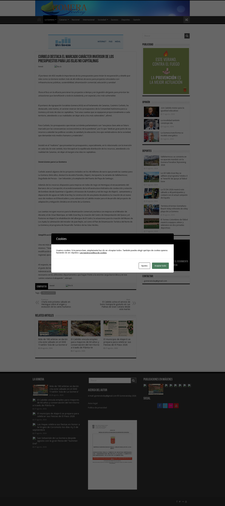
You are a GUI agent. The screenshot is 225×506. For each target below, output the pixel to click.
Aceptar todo (160, 266)
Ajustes (144, 266)
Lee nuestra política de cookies (93, 253)
